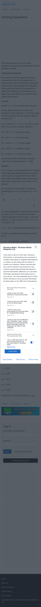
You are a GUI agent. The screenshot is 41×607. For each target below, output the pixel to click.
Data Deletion (8, 359)
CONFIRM (12, 351)
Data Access (20, 359)
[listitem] (20, 288)
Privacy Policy (33, 359)
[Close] (36, 248)
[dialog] (20, 303)
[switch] (32, 294)
